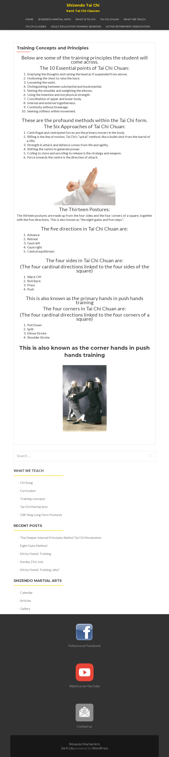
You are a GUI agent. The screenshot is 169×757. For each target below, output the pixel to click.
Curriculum (28, 491)
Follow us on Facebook (84, 646)
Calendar (26, 592)
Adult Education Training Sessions (76, 26)
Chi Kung (26, 482)
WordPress (100, 748)
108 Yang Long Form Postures (41, 515)
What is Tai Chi (85, 19)
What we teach (135, 19)
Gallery (25, 608)
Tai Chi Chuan (109, 19)
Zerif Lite (68, 748)
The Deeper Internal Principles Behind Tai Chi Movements (60, 537)
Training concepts (32, 499)
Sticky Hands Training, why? (40, 570)
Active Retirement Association (128, 26)
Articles (25, 600)
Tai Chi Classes (36, 26)
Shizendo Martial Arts (54, 19)
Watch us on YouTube (84, 686)
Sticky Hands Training (35, 554)
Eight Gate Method (33, 545)
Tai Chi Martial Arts (34, 507)
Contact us (84, 726)
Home (29, 19)
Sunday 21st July (31, 562)
